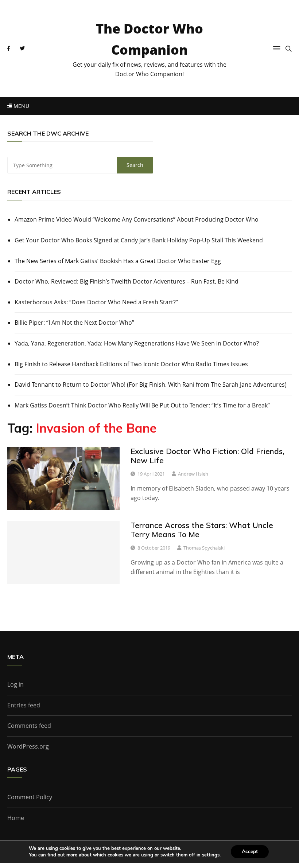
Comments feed (29, 726)
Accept (250, 851)
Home (15, 818)
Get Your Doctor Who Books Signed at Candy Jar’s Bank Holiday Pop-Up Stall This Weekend (139, 240)
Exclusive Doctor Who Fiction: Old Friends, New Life (207, 455)
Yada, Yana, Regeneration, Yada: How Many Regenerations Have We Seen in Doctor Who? (137, 343)
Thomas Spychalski (204, 547)
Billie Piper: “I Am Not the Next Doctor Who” (74, 323)
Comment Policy (29, 797)
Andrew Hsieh (193, 473)
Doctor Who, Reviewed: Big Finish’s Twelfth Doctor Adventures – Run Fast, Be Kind (126, 281)
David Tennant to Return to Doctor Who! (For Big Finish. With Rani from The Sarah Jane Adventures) (151, 384)
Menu (20, 105)
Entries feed (23, 705)
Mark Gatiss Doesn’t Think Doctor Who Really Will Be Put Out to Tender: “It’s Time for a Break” (142, 405)
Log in (15, 684)
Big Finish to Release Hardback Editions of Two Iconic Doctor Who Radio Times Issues (131, 364)
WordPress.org (28, 746)
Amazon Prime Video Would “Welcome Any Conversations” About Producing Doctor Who (137, 219)
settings (211, 855)
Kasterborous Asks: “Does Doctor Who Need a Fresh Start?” (96, 302)
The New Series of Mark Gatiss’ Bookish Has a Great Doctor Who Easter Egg (118, 261)
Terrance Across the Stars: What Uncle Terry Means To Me (202, 529)
